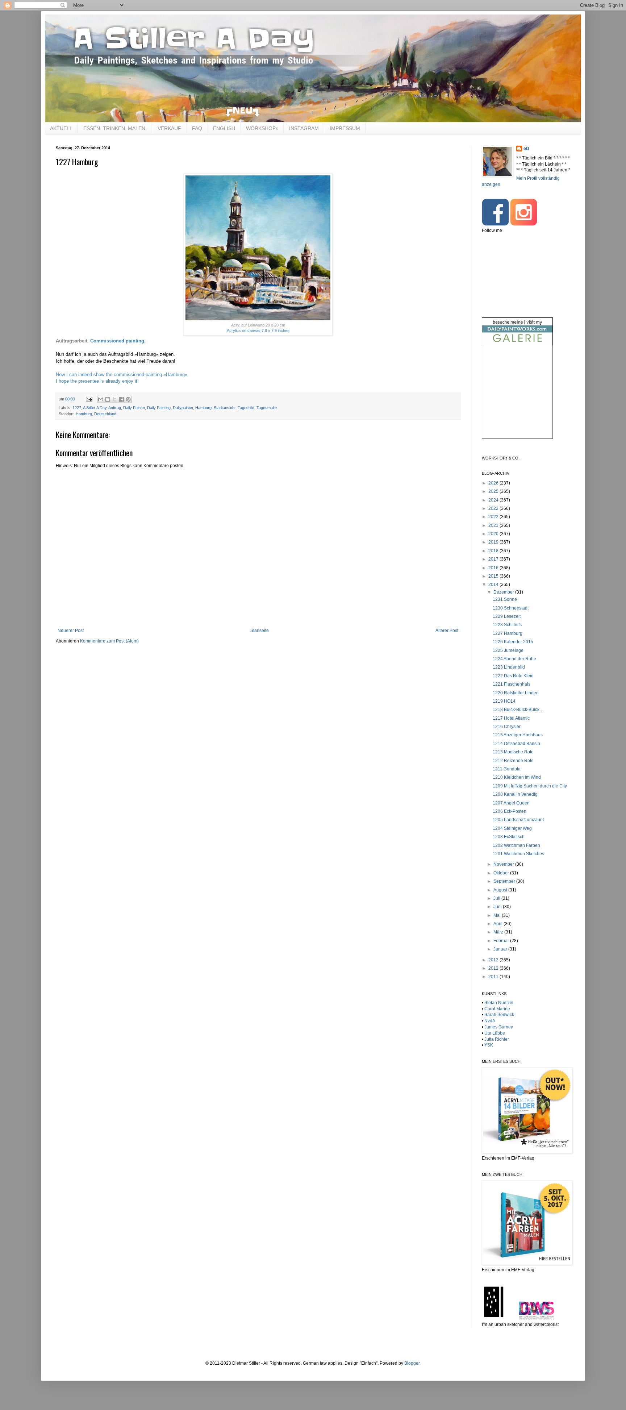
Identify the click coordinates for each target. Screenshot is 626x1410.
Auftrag (114, 407)
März (498, 932)
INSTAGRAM (304, 128)
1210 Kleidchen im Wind (517, 777)
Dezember (504, 592)
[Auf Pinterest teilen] (128, 399)
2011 (494, 976)
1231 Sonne (505, 599)
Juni (498, 906)
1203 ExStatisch (509, 836)
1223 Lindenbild (509, 667)
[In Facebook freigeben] (121, 399)
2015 (494, 576)
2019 (494, 542)
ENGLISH (224, 128)
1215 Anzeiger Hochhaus (518, 734)
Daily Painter (134, 407)
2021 (494, 525)
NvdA (489, 1020)
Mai (497, 915)
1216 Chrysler (507, 726)
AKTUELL (61, 128)
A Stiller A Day (95, 407)
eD (526, 148)
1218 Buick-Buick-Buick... (518, 709)
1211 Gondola (507, 768)
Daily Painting (159, 407)
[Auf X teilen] (114, 399)
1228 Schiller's (507, 624)
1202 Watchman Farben (516, 845)
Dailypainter (183, 407)
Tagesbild (246, 407)
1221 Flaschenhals (511, 684)
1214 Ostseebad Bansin (516, 743)
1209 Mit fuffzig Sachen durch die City (530, 786)
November (504, 864)
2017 (494, 559)
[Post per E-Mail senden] (88, 399)
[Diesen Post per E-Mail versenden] (100, 399)
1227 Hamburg (507, 633)
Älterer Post (446, 630)
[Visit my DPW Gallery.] (517, 343)
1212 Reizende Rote (513, 760)
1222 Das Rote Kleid (513, 675)
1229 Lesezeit (507, 616)
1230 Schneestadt (511, 608)
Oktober (501, 872)
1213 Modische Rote (513, 751)
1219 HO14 (504, 701)
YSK (488, 1045)
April (498, 923)
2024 (494, 500)
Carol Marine (497, 1008)
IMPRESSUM (345, 128)
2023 (494, 508)
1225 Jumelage (508, 650)
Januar (500, 949)
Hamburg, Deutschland (96, 414)
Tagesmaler (266, 407)
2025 (494, 491)
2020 (494, 533)
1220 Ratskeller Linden (516, 692)
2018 (494, 550)
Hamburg (203, 407)
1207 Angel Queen (511, 803)
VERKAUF (169, 128)
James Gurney (498, 1027)
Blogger (412, 1363)
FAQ (197, 128)
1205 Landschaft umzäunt (518, 819)
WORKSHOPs (262, 128)
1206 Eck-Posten (509, 811)
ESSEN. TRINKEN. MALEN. (115, 128)
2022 (494, 516)
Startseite (259, 630)
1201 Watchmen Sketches (518, 853)
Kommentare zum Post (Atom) (109, 641)
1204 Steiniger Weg (512, 828)
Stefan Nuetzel (498, 1002)
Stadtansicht (224, 407)
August (500, 890)
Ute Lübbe (494, 1033)
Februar (501, 940)
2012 (494, 968)
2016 (494, 567)
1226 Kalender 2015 (513, 641)
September (504, 881)
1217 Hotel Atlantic (511, 718)
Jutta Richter (496, 1039)
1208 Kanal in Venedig (515, 794)
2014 (494, 584)
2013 (494, 959)
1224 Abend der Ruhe (514, 658)
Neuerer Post (71, 630)
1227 (76, 407)
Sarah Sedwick (499, 1014)
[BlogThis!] (107, 399)
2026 (494, 483)
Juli (497, 898)
